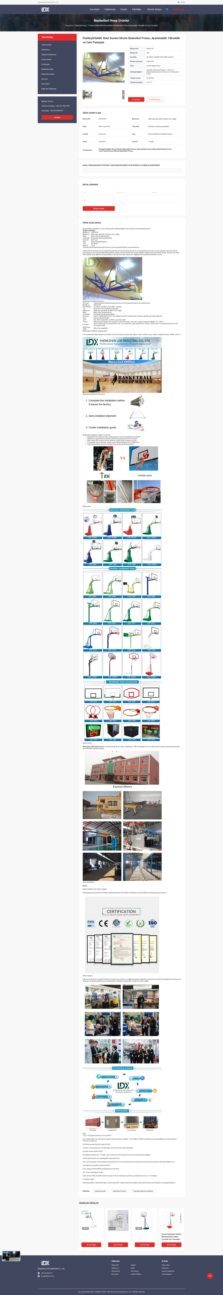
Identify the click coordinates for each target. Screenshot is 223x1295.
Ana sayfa (69, 25)
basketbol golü (100, 1191)
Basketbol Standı (119, 1191)
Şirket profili (115, 1265)
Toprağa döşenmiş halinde (143, 1191)
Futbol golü (45, 64)
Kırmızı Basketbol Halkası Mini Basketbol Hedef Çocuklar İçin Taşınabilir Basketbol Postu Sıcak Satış (171, 1237)
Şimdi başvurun (155, 100)
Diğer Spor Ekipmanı (48, 89)
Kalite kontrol (116, 1271)
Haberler (133, 1265)
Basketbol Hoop (81, 25)
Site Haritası (134, 1271)
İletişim (57, 117)
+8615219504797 (56, 111)
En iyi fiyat (136, 100)
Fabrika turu (115, 1268)
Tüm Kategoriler (167, 1274)
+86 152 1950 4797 (63, 106)
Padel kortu (45, 50)
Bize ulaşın (115, 1274)
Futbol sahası (46, 59)
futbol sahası (46, 45)
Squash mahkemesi (48, 54)
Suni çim (44, 79)
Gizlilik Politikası (136, 1274)
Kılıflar (133, 1268)
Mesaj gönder (98, 208)
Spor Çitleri (45, 84)
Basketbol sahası (47, 74)
